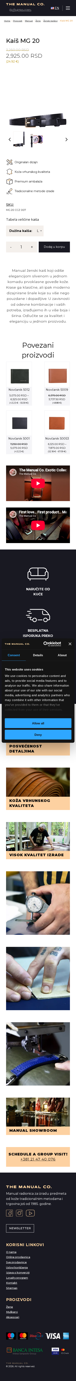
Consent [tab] (14, 655)
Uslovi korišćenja (17, 1267)
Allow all (38, 723)
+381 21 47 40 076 (38, 1159)
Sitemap (11, 1288)
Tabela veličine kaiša (22, 219)
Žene (38, 20)
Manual (29, 20)
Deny (38, 734)
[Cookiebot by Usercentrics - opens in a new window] (45, 644)
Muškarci (12, 1311)
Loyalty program (17, 1277)
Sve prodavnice (16, 1262)
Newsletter (20, 1228)
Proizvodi (17, 20)
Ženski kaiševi (50, 20)
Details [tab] (38, 655)
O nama (11, 1252)
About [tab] (62, 655)
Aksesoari (12, 1317)
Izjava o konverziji (18, 1272)
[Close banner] (70, 644)
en (57, 8)
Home (7, 20)
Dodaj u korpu (54, 247)
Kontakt (11, 1282)
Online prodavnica (18, 1257)
